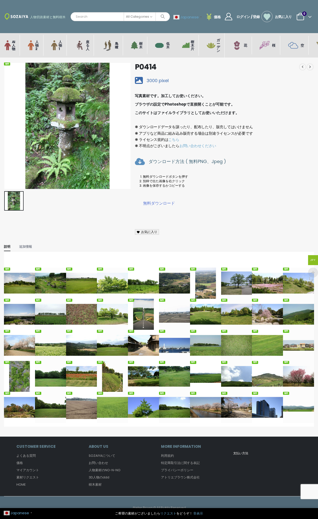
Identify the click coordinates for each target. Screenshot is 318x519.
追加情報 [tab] (25, 246)
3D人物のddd (99, 477)
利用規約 (167, 455)
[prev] (302, 66)
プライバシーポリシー (177, 470)
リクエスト (168, 513)
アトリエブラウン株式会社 (180, 477)
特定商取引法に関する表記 (180, 463)
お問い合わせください (197, 145)
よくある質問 (26, 455)
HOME (21, 484)
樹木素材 (95, 484)
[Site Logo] (16, 16)
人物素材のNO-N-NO (104, 470)
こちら (173, 139)
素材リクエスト (27, 477)
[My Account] (228, 16)
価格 (19, 463)
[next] (310, 66)
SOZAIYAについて (102, 455)
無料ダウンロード (159, 203)
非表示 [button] (198, 513)
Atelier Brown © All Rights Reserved (159, 507)
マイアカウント (27, 470)
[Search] (163, 16)
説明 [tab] (7, 246)
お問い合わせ (98, 463)
